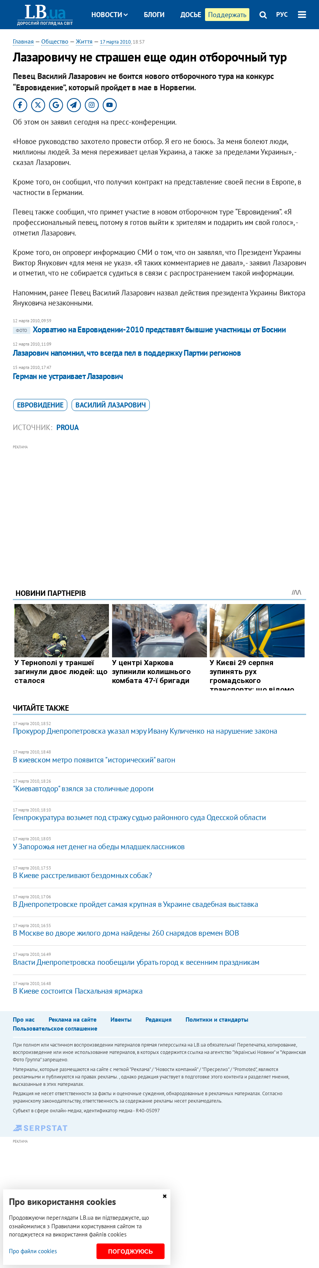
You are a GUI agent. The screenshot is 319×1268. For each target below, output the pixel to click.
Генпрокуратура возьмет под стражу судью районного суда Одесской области (139, 817)
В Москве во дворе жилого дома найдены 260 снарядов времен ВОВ (126, 933)
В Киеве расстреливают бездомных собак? (82, 875)
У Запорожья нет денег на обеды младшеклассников (99, 846)
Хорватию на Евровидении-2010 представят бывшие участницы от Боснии (151, 329)
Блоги (154, 14)
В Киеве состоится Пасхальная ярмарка (78, 991)
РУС (282, 14)
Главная (23, 41)
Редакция (158, 1019)
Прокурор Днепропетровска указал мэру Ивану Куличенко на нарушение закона (145, 731)
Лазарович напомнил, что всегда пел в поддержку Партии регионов (127, 353)
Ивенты (120, 1019)
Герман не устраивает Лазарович (68, 376)
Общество (54, 41)
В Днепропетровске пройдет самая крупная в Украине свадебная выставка (135, 904)
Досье (191, 14)
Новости (106, 14)
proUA (67, 427)
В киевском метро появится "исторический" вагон (94, 760)
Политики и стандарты (217, 1019)
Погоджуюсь (130, 1251)
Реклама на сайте (72, 1019)
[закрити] (165, 1196)
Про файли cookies (33, 1251)
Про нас (24, 1019)
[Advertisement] (159, 505)
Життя (84, 41)
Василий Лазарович (110, 404)
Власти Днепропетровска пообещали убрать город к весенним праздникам (136, 962)
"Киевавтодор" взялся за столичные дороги (83, 788)
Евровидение (40, 404)
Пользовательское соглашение (55, 1028)
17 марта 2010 (115, 42)
